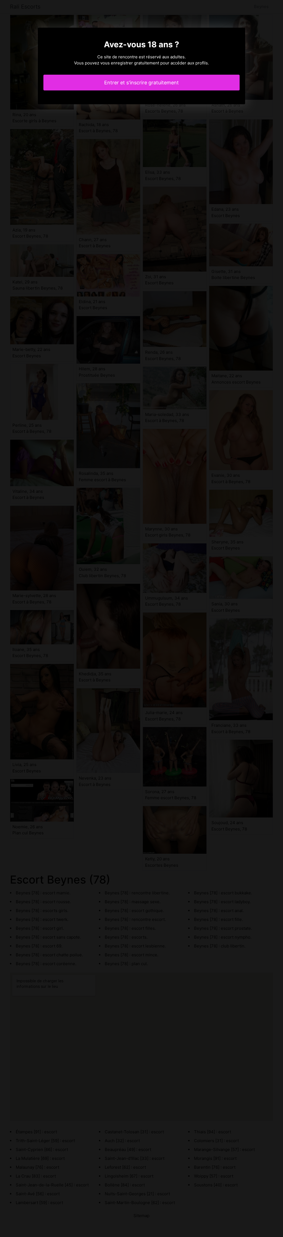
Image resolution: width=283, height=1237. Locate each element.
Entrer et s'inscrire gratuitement (141, 82)
